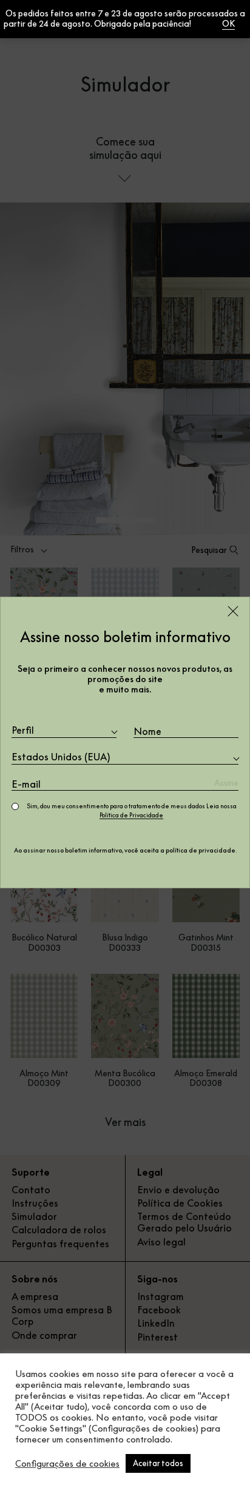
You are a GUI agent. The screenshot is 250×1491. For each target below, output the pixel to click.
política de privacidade (200, 850)
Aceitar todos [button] (158, 1463)
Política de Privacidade (131, 815)
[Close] (233, 611)
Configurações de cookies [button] (67, 1463)
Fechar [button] (206, 23)
